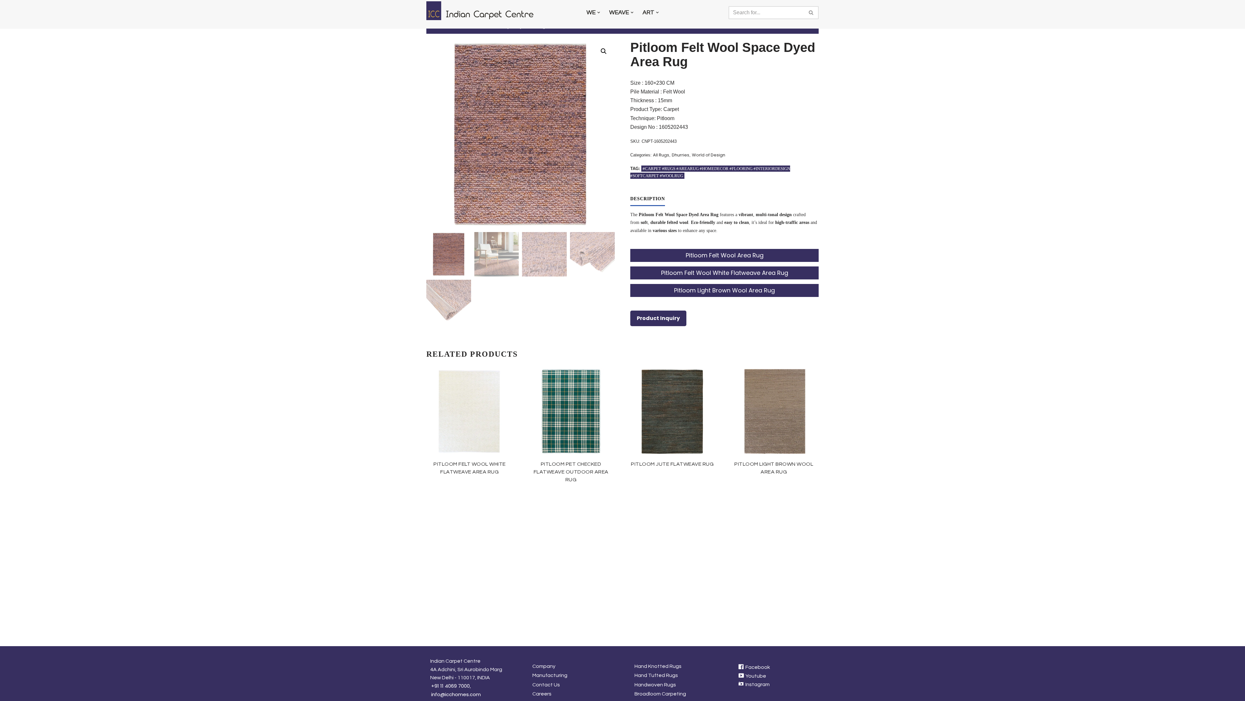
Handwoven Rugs (655, 684)
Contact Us (546, 684)
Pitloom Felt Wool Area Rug (725, 255)
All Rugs (661, 155)
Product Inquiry (658, 318)
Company (543, 666)
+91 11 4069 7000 (450, 686)
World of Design (708, 155)
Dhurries (680, 155)
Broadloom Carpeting (660, 693)
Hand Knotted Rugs (658, 666)
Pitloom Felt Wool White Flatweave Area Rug (724, 273)
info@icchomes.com (456, 694)
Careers (541, 693)
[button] (598, 12)
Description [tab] (647, 198)
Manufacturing (549, 675)
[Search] (811, 12)
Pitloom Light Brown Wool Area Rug (724, 290)
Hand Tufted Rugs (656, 675)
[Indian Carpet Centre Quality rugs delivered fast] (483, 10)
